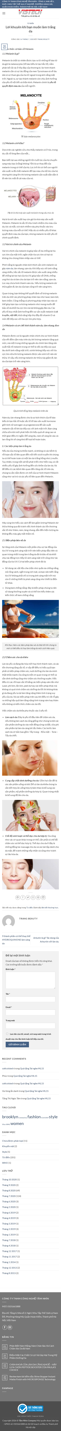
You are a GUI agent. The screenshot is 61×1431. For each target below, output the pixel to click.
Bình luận (10, 969)
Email (9, 1007)
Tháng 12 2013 (9, 1267)
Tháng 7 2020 (8, 1196)
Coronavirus (23, 1118)
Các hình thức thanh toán (30, 1416)
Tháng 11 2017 (9, 1256)
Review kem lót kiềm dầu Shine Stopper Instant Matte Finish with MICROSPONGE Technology (33, 1377)
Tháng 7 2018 (8, 1240)
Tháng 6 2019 (8, 1212)
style (53, 1116)
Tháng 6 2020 (8, 1201)
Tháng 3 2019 (8, 1223)
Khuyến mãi (8, 1146)
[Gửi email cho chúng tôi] (10, 1327)
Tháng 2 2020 (8, 1207)
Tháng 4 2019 (8, 1218)
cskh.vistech (8, 1068)
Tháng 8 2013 (8, 1273)
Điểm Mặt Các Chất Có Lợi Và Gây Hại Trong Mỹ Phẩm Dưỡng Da (33, 1356)
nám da (9, 268)
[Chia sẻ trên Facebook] (22, 897)
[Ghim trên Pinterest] (38, 897)
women (17, 1123)
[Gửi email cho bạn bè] (33, 897)
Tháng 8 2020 (8, 1190)
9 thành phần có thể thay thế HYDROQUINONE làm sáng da (16, 940)
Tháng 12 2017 (9, 1251)
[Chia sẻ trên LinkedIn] (43, 897)
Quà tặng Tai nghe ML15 (32, 1068)
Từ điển (30, 23)
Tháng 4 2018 (8, 1245)
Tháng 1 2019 (8, 1234)
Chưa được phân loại (12, 1140)
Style (4, 1151)
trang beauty (43, 39)
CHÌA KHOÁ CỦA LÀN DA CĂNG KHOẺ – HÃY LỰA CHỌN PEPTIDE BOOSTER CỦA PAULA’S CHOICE (33, 1367)
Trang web (10, 1020)
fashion (34, 1116)
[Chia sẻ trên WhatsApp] (17, 897)
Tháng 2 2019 (8, 1229)
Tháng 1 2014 (8, 1262)
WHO (8, 1124)
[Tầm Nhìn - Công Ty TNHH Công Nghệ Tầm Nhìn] (30, 13)
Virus (4, 1124)
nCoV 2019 (45, 1118)
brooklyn (10, 1116)
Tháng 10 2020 (9, 1179)
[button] (4, 13)
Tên (8, 994)
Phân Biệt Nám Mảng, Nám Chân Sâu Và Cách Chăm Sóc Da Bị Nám (32, 1347)
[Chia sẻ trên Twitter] (28, 897)
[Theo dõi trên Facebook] (4, 1327)
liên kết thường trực (50, 907)
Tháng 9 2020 (8, 1185)
